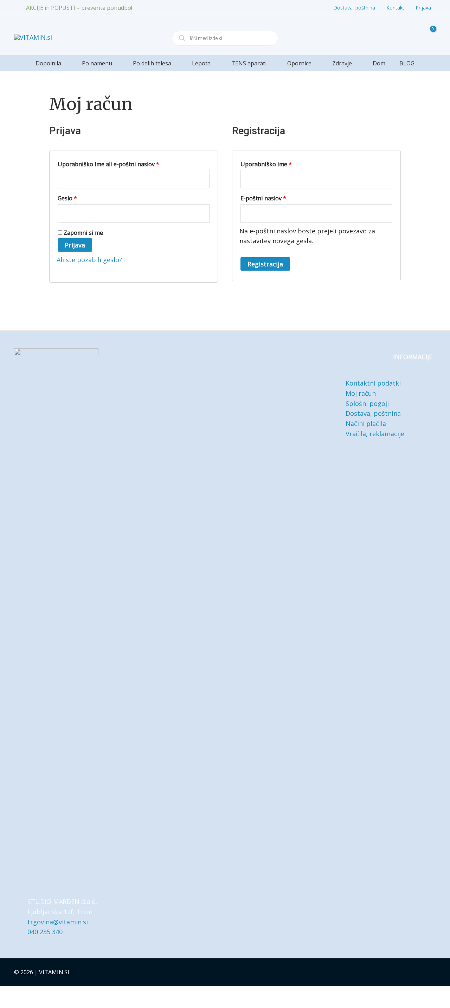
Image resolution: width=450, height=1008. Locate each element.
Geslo (81, 197)
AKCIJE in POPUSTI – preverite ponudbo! (79, 8)
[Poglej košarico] (428, 35)
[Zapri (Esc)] (54, 993)
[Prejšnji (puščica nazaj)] (7, 1004)
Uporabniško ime (280, 163)
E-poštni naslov (277, 197)
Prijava (75, 245)
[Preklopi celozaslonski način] (23, 993)
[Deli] (39, 993)
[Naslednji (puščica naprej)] (23, 1004)
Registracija (265, 264)
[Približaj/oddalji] (7, 993)
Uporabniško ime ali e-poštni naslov (122, 163)
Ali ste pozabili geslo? (89, 260)
